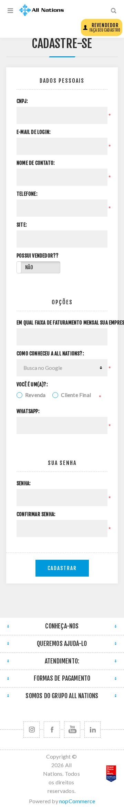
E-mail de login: (34, 132)
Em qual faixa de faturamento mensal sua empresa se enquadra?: (62, 323)
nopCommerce (77, 801)
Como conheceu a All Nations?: (50, 354)
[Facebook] (52, 729)
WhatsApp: (28, 411)
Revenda (35, 395)
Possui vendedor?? (38, 256)
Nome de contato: (36, 163)
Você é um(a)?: (32, 385)
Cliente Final (76, 395)
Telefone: (27, 194)
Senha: (24, 483)
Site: (22, 225)
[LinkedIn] (92, 729)
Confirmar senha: (36, 514)
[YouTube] (72, 729)
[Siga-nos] (31, 729)
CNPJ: (22, 101)
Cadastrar (62, 568)
